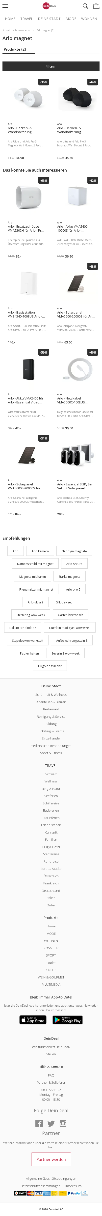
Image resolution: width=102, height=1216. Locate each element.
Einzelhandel (51, 738)
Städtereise (51, 854)
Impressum (73, 1186)
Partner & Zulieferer (51, 1082)
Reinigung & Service (51, 716)
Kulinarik (51, 832)
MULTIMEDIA (51, 984)
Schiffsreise (51, 803)
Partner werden (51, 1159)
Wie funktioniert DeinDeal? (51, 1047)
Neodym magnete (74, 551)
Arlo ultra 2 (35, 602)
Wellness (51, 781)
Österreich (51, 876)
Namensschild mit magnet (35, 564)
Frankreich (51, 883)
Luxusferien (51, 818)
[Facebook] (39, 1124)
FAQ (51, 1075)
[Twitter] (51, 1124)
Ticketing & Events (51, 731)
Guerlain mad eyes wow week (69, 628)
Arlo (16, 551)
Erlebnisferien (51, 825)
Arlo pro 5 (73, 589)
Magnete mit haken (32, 577)
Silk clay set (64, 602)
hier (51, 1147)
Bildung (51, 723)
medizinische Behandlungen (51, 745)
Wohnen (89, 18)
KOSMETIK (51, 948)
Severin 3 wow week (65, 653)
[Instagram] (63, 1124)
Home (10, 18)
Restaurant (51, 709)
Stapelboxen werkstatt (27, 640)
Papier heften (29, 653)
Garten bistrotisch (70, 615)
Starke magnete (69, 577)
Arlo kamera (40, 551)
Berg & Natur (51, 788)
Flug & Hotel (51, 847)
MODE (51, 933)
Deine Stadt (49, 18)
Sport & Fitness (51, 753)
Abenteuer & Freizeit (51, 702)
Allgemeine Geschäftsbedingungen (51, 1178)
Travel (26, 18)
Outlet (51, 962)
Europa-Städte (51, 868)
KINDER (51, 970)
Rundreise (51, 861)
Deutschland (51, 890)
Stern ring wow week (31, 615)
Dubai (51, 905)
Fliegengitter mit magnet (36, 589)
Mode (71, 18)
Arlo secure (74, 564)
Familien (51, 839)
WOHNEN (51, 940)
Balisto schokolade (22, 628)
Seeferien (51, 796)
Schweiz (51, 774)
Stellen (51, 1054)
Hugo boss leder (50, 666)
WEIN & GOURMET (51, 977)
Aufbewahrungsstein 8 (71, 640)
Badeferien (51, 810)
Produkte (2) (15, 49)
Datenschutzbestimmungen (40, 1186)
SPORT (51, 955)
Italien (51, 898)
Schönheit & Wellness (51, 694)
